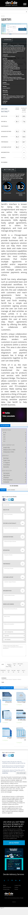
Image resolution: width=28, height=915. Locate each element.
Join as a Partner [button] (14, 843)
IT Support (14, 462)
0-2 (14, 441)
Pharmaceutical (14, 480)
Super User (14, 460)
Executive (14, 467)
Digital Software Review (7, 679)
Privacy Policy (6, 889)
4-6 (14, 437)
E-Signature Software (16, 679)
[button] (4, 499)
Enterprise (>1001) (14, 452)
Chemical (14, 477)
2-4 (14, 439)
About (4, 885)
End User (14, 458)
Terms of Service (7, 887)
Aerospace (14, 473)
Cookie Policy (18, 885)
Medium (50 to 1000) (14, 450)
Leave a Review (11, 490)
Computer (14, 482)
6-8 (14, 435)
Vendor (16, 889)
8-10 (14, 432)
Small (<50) (14, 447)
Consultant (14, 465)
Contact (16, 887)
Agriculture (14, 475)
